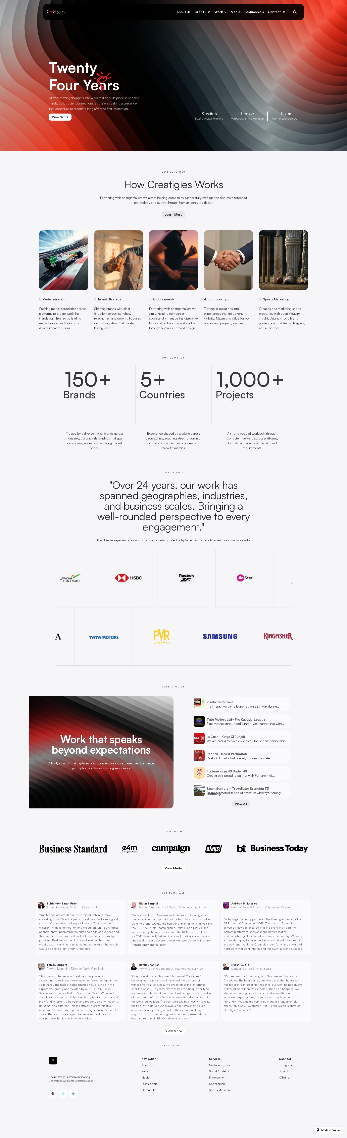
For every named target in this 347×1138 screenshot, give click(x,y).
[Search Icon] (294, 12)
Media (235, 12)
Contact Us (276, 12)
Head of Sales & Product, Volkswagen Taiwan (260, 907)
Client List (202, 12)
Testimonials (254, 12)
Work (218, 12)
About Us (184, 12)
